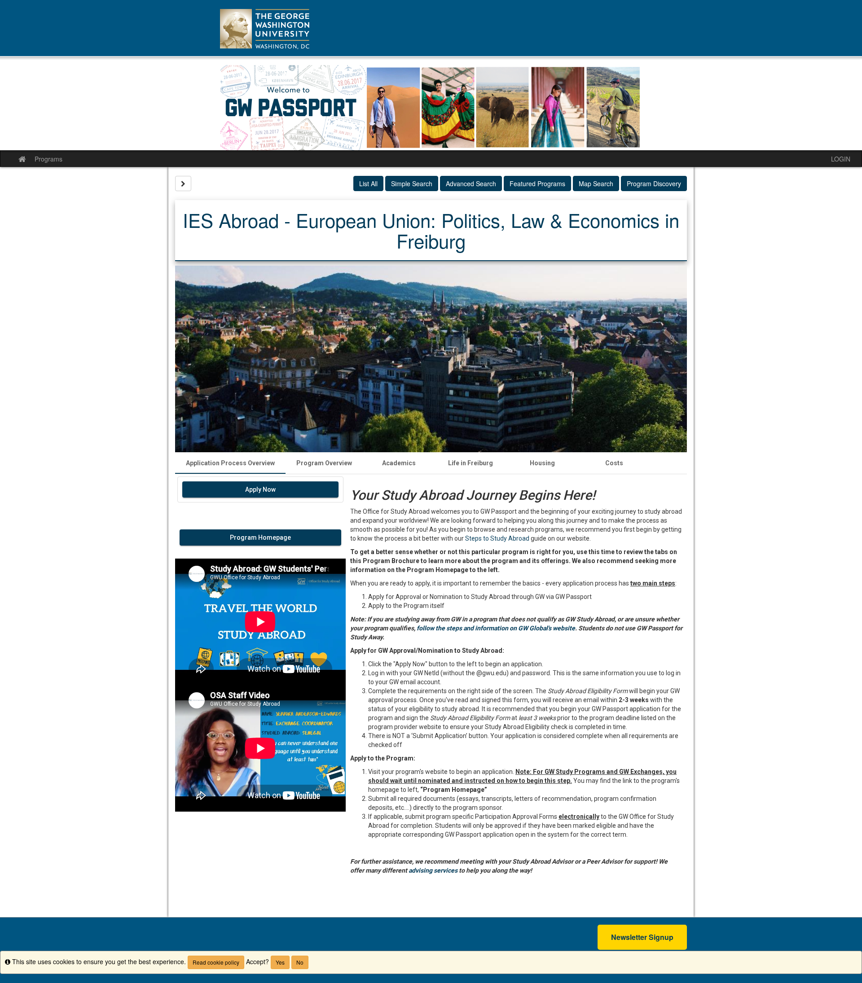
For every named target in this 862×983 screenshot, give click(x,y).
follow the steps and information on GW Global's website (496, 628)
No (299, 962)
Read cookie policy (216, 962)
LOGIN (840, 158)
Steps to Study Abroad (497, 538)
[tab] (230, 463)
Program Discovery (654, 183)
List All (368, 183)
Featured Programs (537, 183)
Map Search (596, 183)
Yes (280, 962)
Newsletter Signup (642, 937)
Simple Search (411, 183)
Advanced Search (471, 183)
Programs (48, 158)
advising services (433, 870)
